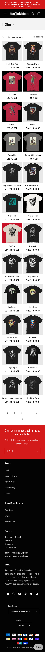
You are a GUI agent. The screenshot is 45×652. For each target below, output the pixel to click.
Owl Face (12, 246)
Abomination (33, 94)
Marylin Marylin (33, 276)
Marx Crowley (33, 368)
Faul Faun (12, 125)
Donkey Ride (12, 155)
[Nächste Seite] (23, 419)
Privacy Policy (10, 481)
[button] (5, 14)
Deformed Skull (33, 216)
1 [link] (7, 413)
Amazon (7, 515)
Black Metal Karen (33, 64)
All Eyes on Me (12, 337)
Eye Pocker (12, 307)
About (7, 470)
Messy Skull (12, 216)
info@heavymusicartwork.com (17, 552)
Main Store (9, 510)
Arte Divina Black (33, 398)
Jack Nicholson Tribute (12, 276)
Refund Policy (10, 487)
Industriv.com (10, 521)
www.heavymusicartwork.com (16, 555)
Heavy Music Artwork (19, 648)
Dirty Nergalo (12, 368)
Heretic (32, 125)
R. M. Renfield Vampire (32, 185)
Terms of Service (11, 476)
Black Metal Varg (12, 64)
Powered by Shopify (32, 648)
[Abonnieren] (37, 451)
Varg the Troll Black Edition (12, 185)
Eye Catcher (33, 307)
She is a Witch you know (33, 155)
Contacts (8, 493)
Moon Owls (32, 246)
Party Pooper (12, 94)
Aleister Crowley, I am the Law (12, 398)
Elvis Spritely (32, 337)
